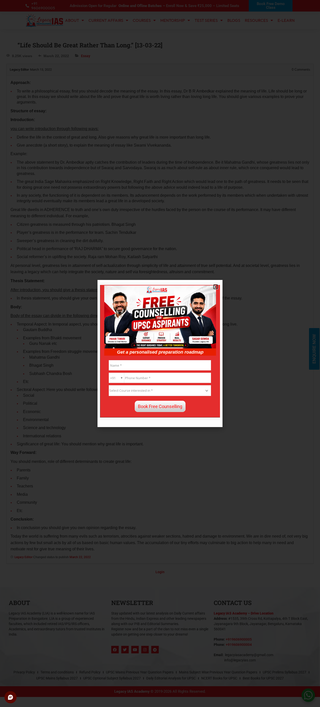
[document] (160, 353)
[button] (216, 287)
